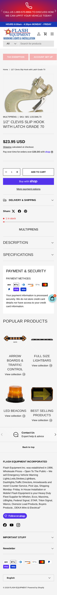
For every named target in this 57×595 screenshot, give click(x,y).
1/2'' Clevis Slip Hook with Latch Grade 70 (28, 69)
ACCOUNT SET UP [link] (43, 57)
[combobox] (28, 44)
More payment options (28, 189)
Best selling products (42, 413)
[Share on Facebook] (19, 211)
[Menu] (52, 34)
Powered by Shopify (36, 588)
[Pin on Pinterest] (25, 211)
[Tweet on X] (13, 211)
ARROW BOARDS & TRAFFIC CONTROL (15, 362)
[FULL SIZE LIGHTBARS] (42, 339)
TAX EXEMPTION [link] (15, 57)
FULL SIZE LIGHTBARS (42, 358)
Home (5, 69)
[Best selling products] (42, 394)
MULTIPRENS (10, 117)
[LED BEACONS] (15, 394)
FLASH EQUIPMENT (18, 588)
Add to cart (38, 172)
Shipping (7, 147)
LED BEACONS (15, 410)
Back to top (28, 447)
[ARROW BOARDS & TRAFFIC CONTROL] (15, 339)
